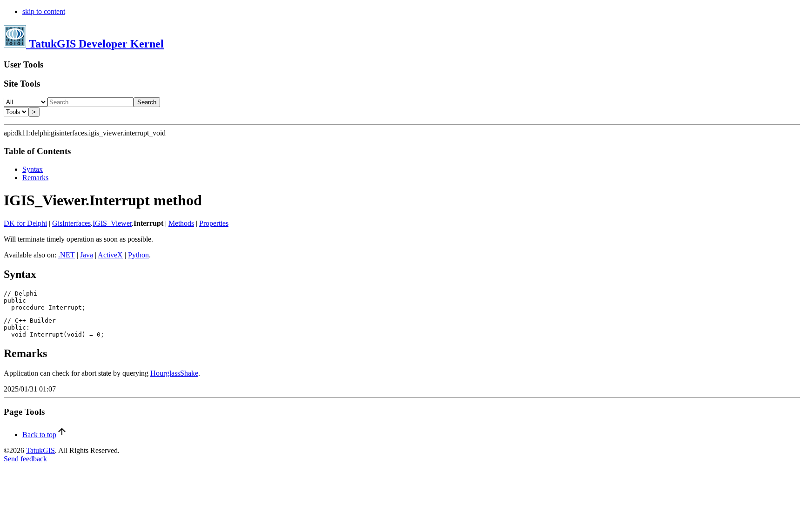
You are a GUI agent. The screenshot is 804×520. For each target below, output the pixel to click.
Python (138, 255)
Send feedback (25, 459)
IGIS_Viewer (112, 223)
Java (86, 255)
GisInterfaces (71, 223)
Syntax (32, 169)
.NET (66, 255)
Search (146, 102)
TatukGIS (40, 450)
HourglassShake (174, 373)
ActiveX (110, 255)
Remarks (35, 178)
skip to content (43, 11)
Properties (213, 223)
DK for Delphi (25, 223)
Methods (181, 223)
